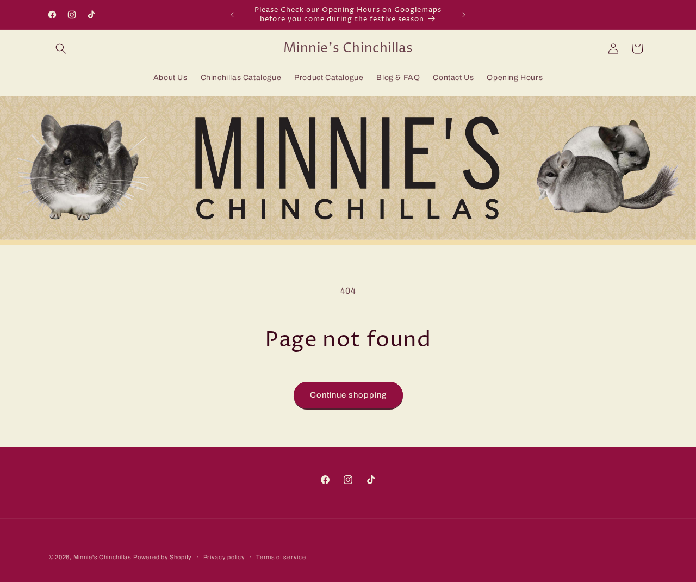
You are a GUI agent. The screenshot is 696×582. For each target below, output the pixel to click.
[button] (61, 48)
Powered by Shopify (162, 557)
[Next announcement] (464, 14)
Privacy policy (224, 556)
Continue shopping (348, 395)
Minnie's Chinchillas (102, 557)
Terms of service (281, 556)
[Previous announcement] (232, 14)
